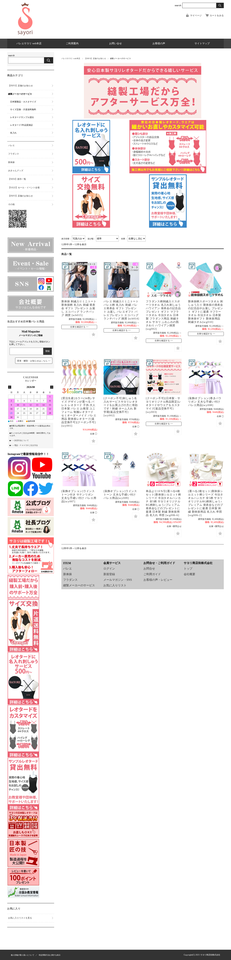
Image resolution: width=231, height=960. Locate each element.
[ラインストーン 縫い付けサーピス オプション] (121, 469)
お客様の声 (158, 43)
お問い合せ (115, 43)
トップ (188, 568)
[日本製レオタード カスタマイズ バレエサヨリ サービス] (164, 377)
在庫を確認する (77, 327)
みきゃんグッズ (15, 170)
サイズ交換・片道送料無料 (23, 109)
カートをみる (217, 15)
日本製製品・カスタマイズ (23, 101)
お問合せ (149, 568)
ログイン (109, 568)
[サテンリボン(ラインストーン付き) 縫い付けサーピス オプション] (206, 377)
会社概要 (189, 574)
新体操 (67, 574)
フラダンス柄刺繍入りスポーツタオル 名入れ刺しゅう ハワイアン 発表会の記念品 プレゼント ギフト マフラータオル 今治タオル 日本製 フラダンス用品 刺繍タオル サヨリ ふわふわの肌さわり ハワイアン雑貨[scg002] (163, 315)
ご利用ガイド (152, 574)
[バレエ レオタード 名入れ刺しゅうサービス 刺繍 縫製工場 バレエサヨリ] (121, 377)
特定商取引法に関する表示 (49, 955)
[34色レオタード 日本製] (79, 377)
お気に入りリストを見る (20, 918)
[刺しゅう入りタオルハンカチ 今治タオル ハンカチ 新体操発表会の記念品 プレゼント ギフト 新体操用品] (164, 469)
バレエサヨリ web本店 (29, 43)
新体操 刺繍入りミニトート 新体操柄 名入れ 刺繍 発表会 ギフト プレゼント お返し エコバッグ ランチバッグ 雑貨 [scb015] (78, 308)
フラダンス (70, 579)
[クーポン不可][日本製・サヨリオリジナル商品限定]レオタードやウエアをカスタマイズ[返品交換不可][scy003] (163, 405)
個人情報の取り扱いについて (22, 955)
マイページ (196, 15)
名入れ (13, 133)
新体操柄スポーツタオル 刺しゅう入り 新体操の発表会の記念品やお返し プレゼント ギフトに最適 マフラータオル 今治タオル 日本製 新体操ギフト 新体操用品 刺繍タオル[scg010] (205, 311)
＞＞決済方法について (20, 440)
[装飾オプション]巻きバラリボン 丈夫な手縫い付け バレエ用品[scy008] (204, 402)
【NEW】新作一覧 (17, 179)
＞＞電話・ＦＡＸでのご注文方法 (24, 445)
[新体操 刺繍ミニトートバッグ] (79, 280)
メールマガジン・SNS (117, 579)
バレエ (67, 568)
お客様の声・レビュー (157, 579)
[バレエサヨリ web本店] (25, 36)
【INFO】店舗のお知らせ (95, 58)
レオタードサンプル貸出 (22, 117)
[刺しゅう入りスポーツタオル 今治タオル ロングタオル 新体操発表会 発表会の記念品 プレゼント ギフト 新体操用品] (206, 280)
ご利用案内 (72, 43)
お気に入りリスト (115, 585)
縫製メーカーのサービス (79, 585)
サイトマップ (202, 43)
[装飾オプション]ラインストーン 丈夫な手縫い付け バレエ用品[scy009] (120, 494)
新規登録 (109, 574)
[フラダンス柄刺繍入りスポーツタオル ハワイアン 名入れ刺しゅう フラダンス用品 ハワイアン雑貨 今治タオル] (164, 280)
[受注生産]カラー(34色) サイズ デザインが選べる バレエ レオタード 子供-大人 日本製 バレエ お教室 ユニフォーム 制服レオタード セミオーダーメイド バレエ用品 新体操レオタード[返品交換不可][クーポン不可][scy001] (78, 412)
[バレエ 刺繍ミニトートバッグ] (121, 280)
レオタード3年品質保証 (21, 125)
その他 (11, 204)
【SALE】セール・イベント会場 (24, 187)
